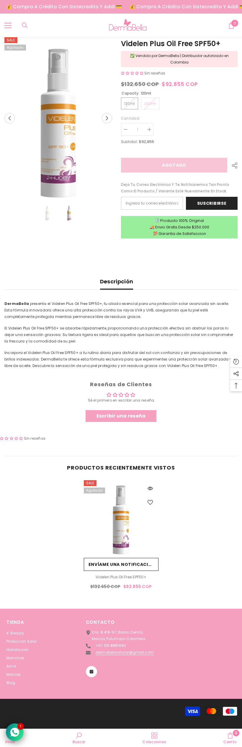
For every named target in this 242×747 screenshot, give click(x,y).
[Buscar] (24, 25)
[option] (58, 118)
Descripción (116, 281)
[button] (9, 118)
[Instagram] (91, 671)
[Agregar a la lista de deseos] (150, 502)
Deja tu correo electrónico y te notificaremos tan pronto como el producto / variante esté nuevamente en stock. (175, 188)
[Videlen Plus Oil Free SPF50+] (121, 517)
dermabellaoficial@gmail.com (125, 652)
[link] (79, 738)
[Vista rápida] (150, 488)
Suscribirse (212, 203)
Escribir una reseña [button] (121, 416)
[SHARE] (232, 165)
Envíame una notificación (122, 564)
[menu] (8, 25)
